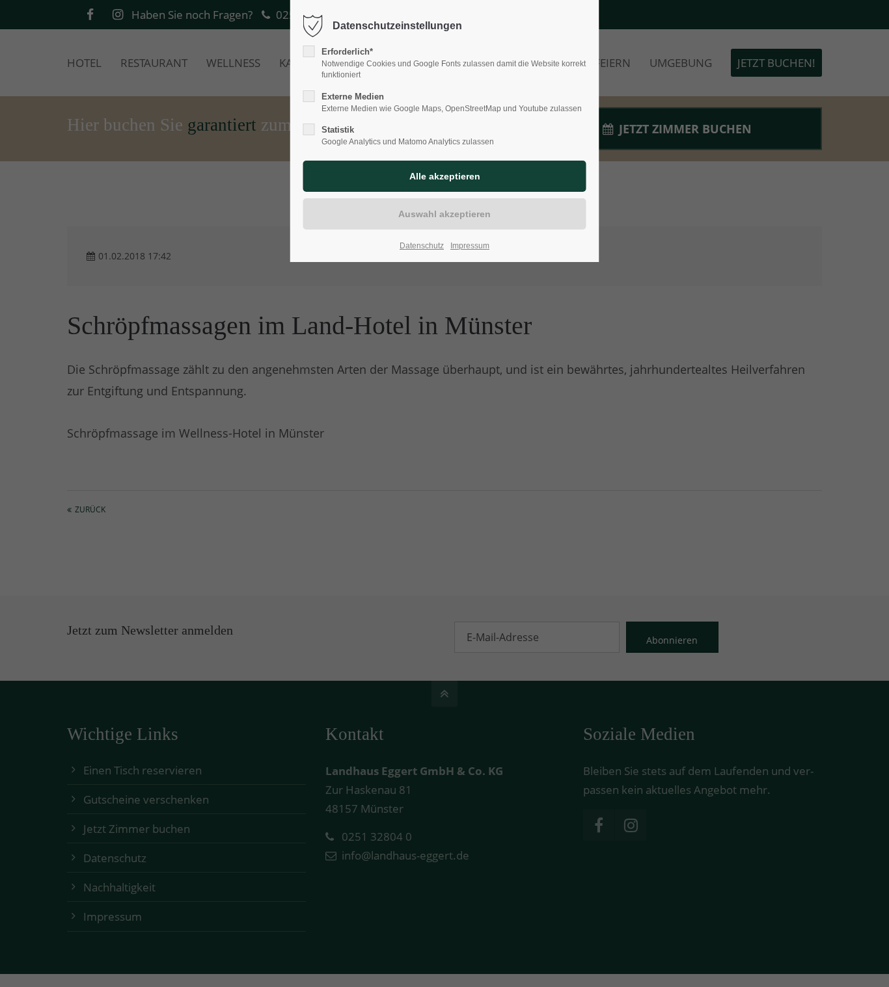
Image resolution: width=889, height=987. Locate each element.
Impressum (469, 245)
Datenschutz (422, 245)
